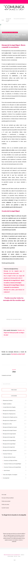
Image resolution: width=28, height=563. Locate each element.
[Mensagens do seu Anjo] (17, 548)
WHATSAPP (21, 354)
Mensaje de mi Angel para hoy (9, 410)
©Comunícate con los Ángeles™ (12, 554)
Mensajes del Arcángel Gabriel (9, 433)
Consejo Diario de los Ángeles (9, 407)
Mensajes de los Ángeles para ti (9, 420)
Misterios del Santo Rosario (9, 457)
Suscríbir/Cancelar (5, 507)
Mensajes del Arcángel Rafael (9, 443)
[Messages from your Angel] (13, 548)
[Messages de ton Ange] (15, 548)
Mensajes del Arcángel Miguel (10, 32)
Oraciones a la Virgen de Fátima (10, 460)
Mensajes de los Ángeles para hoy (10, 417)
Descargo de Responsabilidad (8, 497)
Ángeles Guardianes (7, 403)
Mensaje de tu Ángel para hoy (9, 413)
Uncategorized (6, 478)
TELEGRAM (14, 354)
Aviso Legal (4, 494)
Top (14, 560)
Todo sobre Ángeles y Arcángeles (10, 474)
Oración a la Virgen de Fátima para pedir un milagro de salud (14, 333)
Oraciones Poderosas (7, 453)
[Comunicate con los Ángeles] (14, 10)
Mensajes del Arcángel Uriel (9, 447)
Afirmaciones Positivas (8, 400)
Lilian (14, 372)
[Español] (10, 548)
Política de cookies (5, 504)
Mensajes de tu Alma (7, 423)
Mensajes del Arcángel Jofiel (9, 437)
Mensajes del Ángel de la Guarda (10, 427)
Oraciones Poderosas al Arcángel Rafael (12, 467)
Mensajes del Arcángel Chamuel (9, 430)
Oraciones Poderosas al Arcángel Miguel (12, 463)
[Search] (25, 2)
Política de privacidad (6, 501)
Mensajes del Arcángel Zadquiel (9, 450)
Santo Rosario (7, 470)
